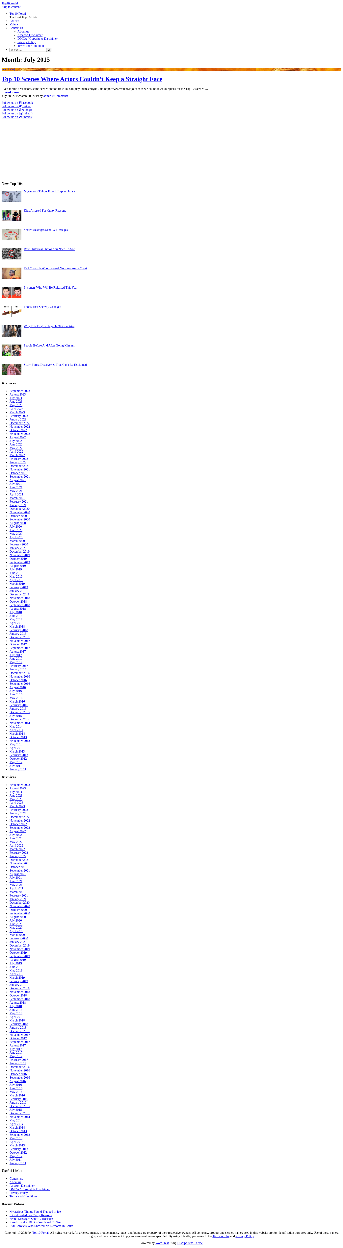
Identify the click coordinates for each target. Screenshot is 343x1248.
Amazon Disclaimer (29, 35)
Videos (14, 24)
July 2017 (16, 655)
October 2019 (18, 558)
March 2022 (17, 455)
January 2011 (18, 769)
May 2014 (16, 726)
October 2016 (18, 680)
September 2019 (20, 562)
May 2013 (16, 744)
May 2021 (16, 490)
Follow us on (17, 102)
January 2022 (18, 462)
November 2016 (20, 676)
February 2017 (19, 665)
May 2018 (16, 619)
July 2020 (16, 526)
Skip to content (11, 7)
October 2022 (18, 430)
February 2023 (19, 416)
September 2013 (20, 740)
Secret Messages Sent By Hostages (31, 1218)
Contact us (16, 28)
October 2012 (18, 758)
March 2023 (17, 412)
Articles (14, 20)
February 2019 (19, 587)
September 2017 (20, 648)
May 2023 (16, 405)
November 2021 (20, 469)
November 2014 (20, 723)
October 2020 (18, 515)
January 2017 (18, 669)
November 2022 (20, 426)
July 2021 (16, 483)
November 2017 (20, 640)
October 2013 (18, 737)
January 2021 (18, 505)
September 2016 (20, 683)
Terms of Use (221, 1236)
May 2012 (16, 762)
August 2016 (18, 687)
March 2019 (17, 583)
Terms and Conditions (31, 45)
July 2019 (16, 569)
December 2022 (20, 423)
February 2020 (19, 544)
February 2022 (19, 458)
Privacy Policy (26, 42)
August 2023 (18, 394)
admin (47, 96)
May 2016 (16, 698)
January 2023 (18, 419)
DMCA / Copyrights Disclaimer (37, 38)
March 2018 (17, 626)
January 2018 (18, 633)
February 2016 (19, 705)
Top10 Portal (10, 3)
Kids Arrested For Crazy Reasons (31, 1215)
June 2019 (16, 573)
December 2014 (20, 719)
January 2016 (18, 708)
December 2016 (20, 673)
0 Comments (60, 96)
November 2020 (20, 512)
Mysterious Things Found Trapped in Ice (35, 1211)
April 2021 (16, 494)
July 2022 (16, 441)
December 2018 (20, 594)
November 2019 (20, 555)
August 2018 (18, 608)
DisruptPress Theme (190, 1243)
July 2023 (16, 398)
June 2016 (16, 694)
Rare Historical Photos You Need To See (35, 1222)
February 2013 (19, 755)
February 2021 (19, 501)
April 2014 (16, 730)
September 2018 (20, 605)
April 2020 (16, 537)
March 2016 (17, 701)
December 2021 (20, 466)
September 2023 (20, 391)
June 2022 (16, 444)
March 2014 (17, 733)
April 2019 (16, 580)
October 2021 (18, 473)
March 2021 (17, 498)
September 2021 (20, 476)
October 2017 (18, 644)
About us (23, 31)
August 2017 (18, 651)
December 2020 (20, 508)
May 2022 (16, 448)
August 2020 (18, 523)
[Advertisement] (121, 150)
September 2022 (20, 433)
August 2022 (18, 437)
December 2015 (20, 712)
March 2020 (17, 540)
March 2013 (17, 751)
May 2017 (16, 662)
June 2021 (16, 487)
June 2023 (16, 401)
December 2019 (20, 551)
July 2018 (16, 612)
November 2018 (20, 598)
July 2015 (16, 715)
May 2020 (16, 533)
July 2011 (16, 765)
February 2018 (19, 630)
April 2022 (16, 451)
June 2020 (16, 530)
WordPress (162, 1243)
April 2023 (16, 408)
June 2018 (16, 615)
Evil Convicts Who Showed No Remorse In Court (41, 1226)
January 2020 (18, 548)
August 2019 (18, 565)
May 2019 (16, 576)
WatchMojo (9, 69)
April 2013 (16, 748)
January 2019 (18, 590)
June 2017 (16, 658)
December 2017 (20, 637)
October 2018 (18, 601)
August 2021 (18, 480)
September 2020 (20, 519)
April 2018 (16, 623)
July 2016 (16, 690)
